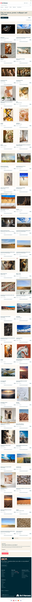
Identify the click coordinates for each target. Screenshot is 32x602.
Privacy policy (23, 598)
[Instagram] (4, 590)
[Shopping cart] (30, 3)
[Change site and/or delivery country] (30, 0)
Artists (10, 7)
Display (29, 17)
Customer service (25, 570)
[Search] (30, 5)
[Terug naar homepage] (4, 3)
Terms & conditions (9, 598)
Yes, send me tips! (5, 553)
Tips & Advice (19, 7)
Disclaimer (14, 598)
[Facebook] (7, 590)
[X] (8, 590)
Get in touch (4, 565)
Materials (14, 7)
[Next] (30, 538)
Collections (6, 7)
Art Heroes (3, 579)
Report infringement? (18, 598)
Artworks (2, 7)
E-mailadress (4, 549)
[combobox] (15, 5)
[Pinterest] (5, 590)
